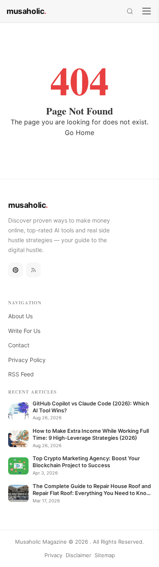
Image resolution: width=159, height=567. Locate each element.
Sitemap (105, 555)
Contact (18, 345)
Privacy (53, 555)
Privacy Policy (27, 359)
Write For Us (24, 330)
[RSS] (33, 270)
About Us (20, 316)
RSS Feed (21, 374)
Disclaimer (78, 555)
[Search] (130, 11)
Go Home (79, 132)
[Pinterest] (15, 270)
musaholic (26, 11)
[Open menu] (146, 11)
